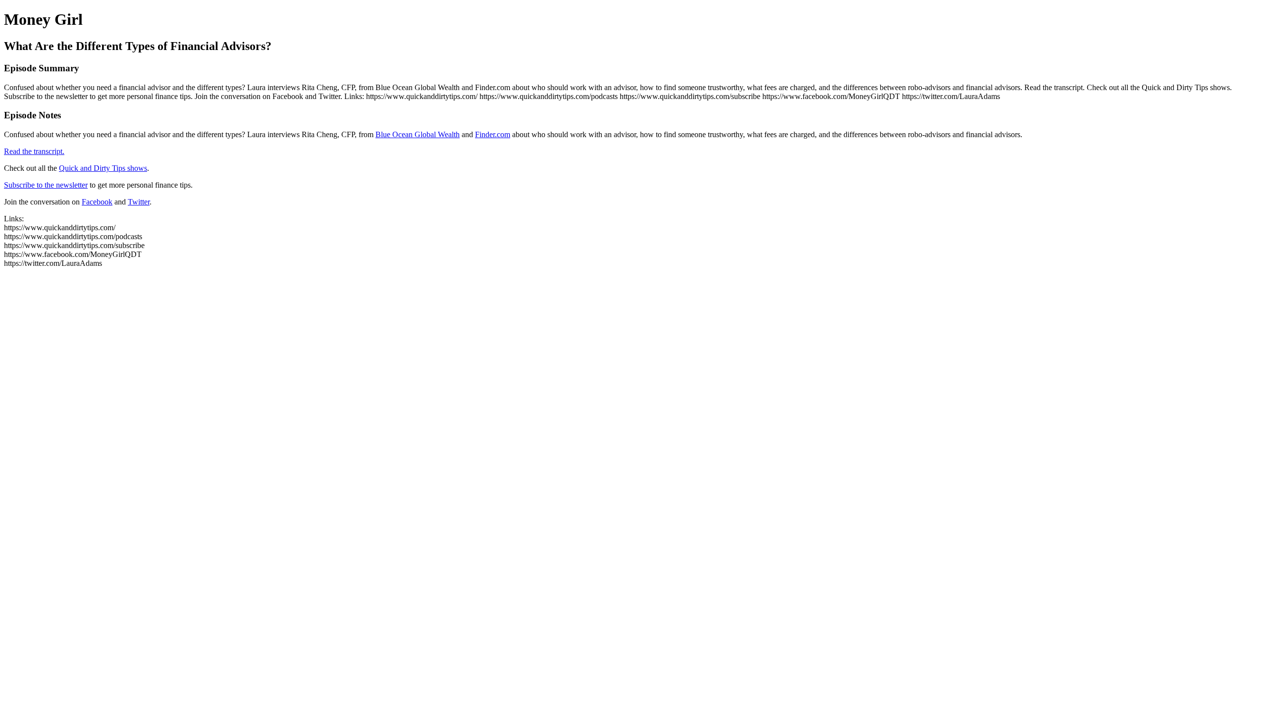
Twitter (139, 202)
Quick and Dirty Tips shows (103, 168)
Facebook (97, 202)
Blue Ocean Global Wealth (417, 134)
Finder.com (492, 134)
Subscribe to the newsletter (46, 185)
